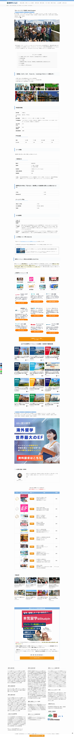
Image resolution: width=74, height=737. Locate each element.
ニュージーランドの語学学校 (18, 719)
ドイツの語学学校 (21, 724)
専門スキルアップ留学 (39, 677)
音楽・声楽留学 (33, 689)
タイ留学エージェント (52, 686)
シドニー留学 (17, 710)
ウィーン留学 (16, 704)
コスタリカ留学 (10, 681)
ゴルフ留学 (39, 689)
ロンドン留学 (16, 702)
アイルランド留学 (12, 674)
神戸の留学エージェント (32, 705)
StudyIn (24, 502)
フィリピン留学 (19, 672)
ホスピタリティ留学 (36, 698)
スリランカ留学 (13, 678)
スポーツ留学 (41, 687)
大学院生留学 (48, 414)
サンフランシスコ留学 (19, 697)
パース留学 (22, 705)
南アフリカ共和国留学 (12, 682)
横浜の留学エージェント (41, 704)
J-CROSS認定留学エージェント (35, 719)
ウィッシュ (24, 568)
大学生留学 (39, 414)
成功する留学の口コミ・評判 (53, 692)
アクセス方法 (49, 733)
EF (24, 512)
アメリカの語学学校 (11, 716)
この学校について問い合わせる (25, 65)
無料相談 (31, 516)
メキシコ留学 (19, 678)
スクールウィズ (24, 518)
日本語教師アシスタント (32, 686)
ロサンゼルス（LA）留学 (12, 701)
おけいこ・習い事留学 (29, 13)
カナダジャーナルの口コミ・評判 (54, 699)
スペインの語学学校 (13, 724)
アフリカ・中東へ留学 (14, 691)
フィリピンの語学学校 (19, 718)
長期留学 (40, 678)
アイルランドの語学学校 (17, 720)
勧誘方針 (29, 733)
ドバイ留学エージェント (56, 682)
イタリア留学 (10, 676)
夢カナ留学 (24, 542)
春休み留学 (36, 682)
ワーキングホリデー (29, 414)
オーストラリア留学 (26, 12)
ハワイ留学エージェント (57, 678)
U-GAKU (24, 562)
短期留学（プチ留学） (54, 414)
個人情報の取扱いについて (23, 733)
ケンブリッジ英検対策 (35, 13)
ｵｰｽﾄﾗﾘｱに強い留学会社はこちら (36, 735)
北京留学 (9, 705)
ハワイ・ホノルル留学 (15, 700)
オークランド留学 (22, 706)
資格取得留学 (36, 687)
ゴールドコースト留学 (16, 705)
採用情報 (57, 733)
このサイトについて (43, 733)
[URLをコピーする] (1, 373)
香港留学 (24, 704)
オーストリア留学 (16, 676)
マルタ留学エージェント (58, 673)
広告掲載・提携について (35, 733)
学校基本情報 (22, 58)
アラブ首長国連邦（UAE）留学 (19, 681)
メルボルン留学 (32, 12)
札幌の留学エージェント (36, 709)
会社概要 (16, 733)
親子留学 (30, 673)
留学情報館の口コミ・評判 (54, 696)
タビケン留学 (24, 556)
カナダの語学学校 (18, 716)
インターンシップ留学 (23, 13)
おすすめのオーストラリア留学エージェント (29, 241)
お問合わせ (53, 733)
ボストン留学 (22, 700)
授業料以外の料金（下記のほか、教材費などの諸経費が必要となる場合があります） (35, 61)
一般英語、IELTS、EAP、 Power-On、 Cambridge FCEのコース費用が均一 (34, 56)
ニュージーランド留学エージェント (56, 676)
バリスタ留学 (49, 13)
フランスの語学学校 (15, 723)
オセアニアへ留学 (18, 690)
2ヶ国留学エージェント (32, 717)
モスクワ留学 (20, 709)
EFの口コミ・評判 (62, 692)
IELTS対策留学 (17, 13)
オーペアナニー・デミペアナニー (34, 685)
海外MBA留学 (40, 673)
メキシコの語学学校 (18, 725)
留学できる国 (17, 12)
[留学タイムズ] (12, 3)
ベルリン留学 (14, 709)
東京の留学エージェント (32, 704)
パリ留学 (11, 704)
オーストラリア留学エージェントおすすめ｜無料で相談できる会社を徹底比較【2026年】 (41, 250)
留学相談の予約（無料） (58, 706)
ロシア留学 (22, 676)
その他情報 (22, 63)
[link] (27, 476)
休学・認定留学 (35, 414)
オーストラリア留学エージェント (55, 672)
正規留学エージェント (32, 718)
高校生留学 (34, 681)
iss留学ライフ (24, 548)
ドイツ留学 (18, 674)
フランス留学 (23, 674)
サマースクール (41, 13)
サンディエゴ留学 (11, 697)
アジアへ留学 (12, 690)
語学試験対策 (35, 673)
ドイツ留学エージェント (61, 685)
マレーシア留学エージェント (53, 681)
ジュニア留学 (45, 13)
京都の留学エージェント (35, 708)
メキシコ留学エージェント (61, 686)
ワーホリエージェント (41, 717)
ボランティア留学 (22, 414)
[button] (1, 363)
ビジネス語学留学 (37, 672)
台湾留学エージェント (58, 677)
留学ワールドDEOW (24, 532)
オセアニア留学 (22, 12)
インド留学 (23, 677)
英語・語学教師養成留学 (38, 695)
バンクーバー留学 (20, 701)
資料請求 (31, 498)
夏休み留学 (41, 682)
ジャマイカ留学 (19, 682)
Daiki (20, 479)
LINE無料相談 (50, 706)
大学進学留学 (43, 414)
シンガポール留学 (17, 673)
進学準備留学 (34, 696)
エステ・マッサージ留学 (39, 690)
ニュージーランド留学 (12, 672)
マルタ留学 (12, 673)
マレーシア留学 (17, 677)
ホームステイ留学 (54, 13)
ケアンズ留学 (12, 710)
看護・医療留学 (43, 685)
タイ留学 (12, 677)
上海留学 (20, 704)
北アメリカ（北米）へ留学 (12, 688)
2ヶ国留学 (32, 672)
